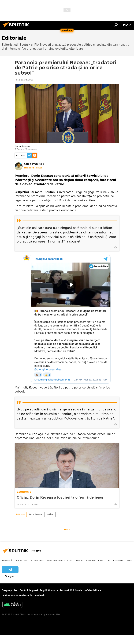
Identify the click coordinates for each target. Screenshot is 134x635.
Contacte (53, 590)
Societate (22, 560)
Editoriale (20, 514)
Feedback (39, 594)
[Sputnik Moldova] (17, 27)
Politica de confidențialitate (85, 590)
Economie (24, 492)
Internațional (95, 560)
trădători (50, 514)
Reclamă (64, 590)
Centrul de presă (29, 590)
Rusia (79, 560)
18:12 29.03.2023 (24, 79)
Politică (7, 560)
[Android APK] (12, 605)
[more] (115, 247)
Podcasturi (115, 560)
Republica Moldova (59, 560)
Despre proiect (10, 590)
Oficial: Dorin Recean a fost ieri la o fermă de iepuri (61, 497)
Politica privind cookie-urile (17, 594)
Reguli (43, 590)
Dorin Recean (35, 514)
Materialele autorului (33, 168)
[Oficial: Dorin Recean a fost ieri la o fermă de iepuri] (67, 465)
